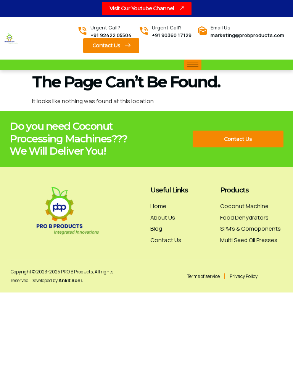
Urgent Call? (105, 27)
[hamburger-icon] (192, 65)
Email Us (220, 27)
